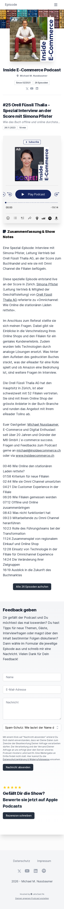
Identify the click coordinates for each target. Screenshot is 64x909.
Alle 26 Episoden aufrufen (32, 586)
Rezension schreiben (18, 815)
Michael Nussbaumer (42, 424)
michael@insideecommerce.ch (39, 450)
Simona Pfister (47, 284)
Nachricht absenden (18, 767)
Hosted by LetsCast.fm (32, 894)
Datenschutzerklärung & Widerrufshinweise (26, 759)
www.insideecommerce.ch (35, 455)
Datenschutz (21, 861)
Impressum (44, 861)
